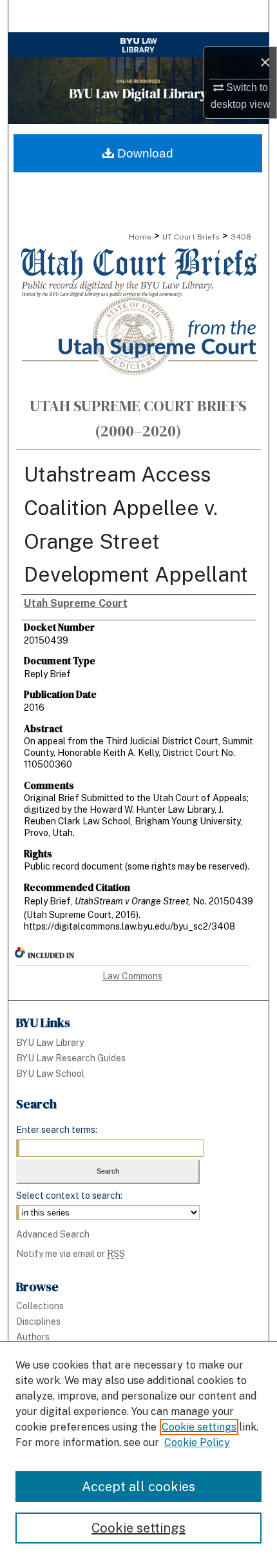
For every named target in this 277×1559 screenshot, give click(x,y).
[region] (138, 1450)
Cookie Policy (197, 1442)
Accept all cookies (138, 1486)
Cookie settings (199, 1427)
